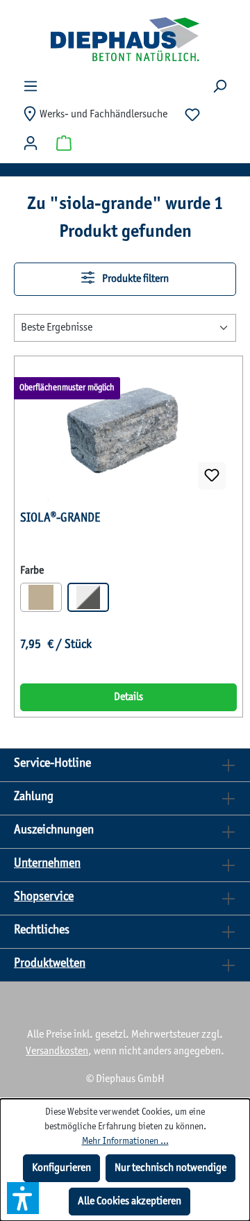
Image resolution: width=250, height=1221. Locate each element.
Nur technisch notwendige (170, 1168)
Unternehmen (47, 864)
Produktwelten (49, 964)
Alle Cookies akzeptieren (129, 1201)
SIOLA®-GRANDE (60, 518)
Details (128, 697)
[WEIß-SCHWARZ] (88, 597)
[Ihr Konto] (30, 143)
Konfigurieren (61, 1168)
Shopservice (44, 897)
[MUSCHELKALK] (41, 597)
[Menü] (30, 86)
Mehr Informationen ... (125, 1141)
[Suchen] (219, 86)
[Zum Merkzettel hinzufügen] (212, 476)
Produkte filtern (134, 279)
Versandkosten (57, 1051)
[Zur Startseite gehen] (125, 39)
